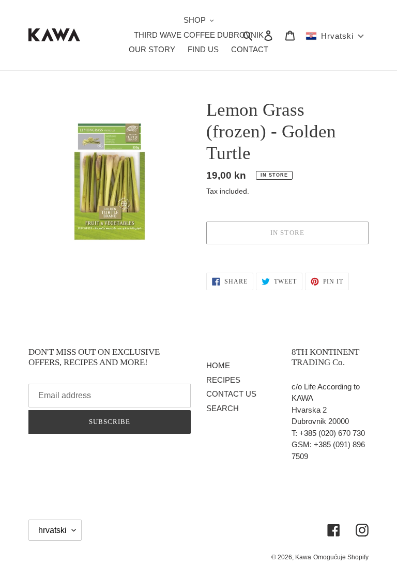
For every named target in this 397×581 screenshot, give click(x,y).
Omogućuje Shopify (341, 557)
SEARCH (222, 408)
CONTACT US (231, 393)
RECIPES (223, 379)
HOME (218, 365)
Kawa (303, 557)
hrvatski (52, 530)
